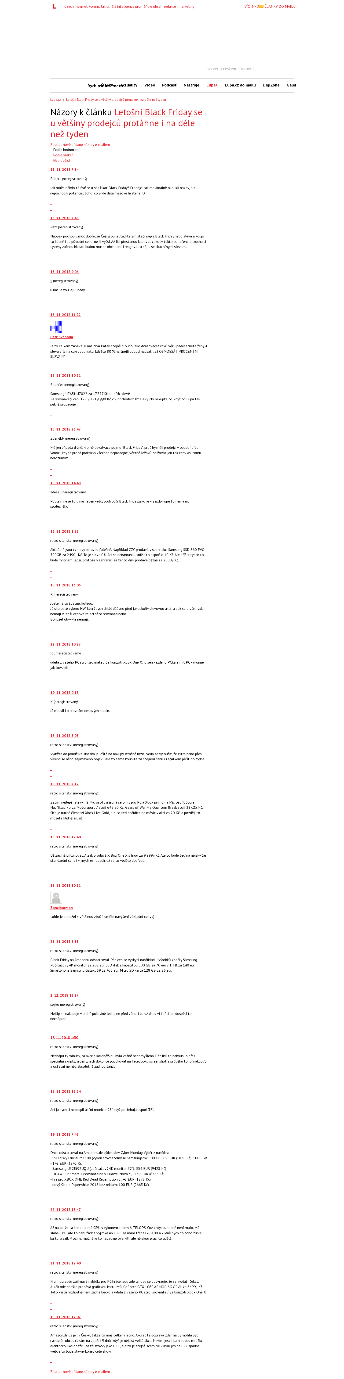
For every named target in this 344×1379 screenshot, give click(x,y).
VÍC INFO (252, 6)
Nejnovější (61, 160)
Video (149, 85)
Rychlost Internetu (92, 85)
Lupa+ (212, 85)
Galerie (293, 85)
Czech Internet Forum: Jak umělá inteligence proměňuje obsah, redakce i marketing (129, 6)
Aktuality (128, 85)
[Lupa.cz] (55, 6)
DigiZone (271, 85)
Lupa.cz (55, 99)
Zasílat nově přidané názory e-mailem (80, 144)
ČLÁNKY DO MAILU (279, 6)
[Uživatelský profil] (56, 331)
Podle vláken (63, 155)
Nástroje (191, 85)
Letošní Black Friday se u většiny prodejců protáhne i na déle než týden (116, 99)
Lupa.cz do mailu (240, 85)
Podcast (169, 85)
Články (107, 85)
